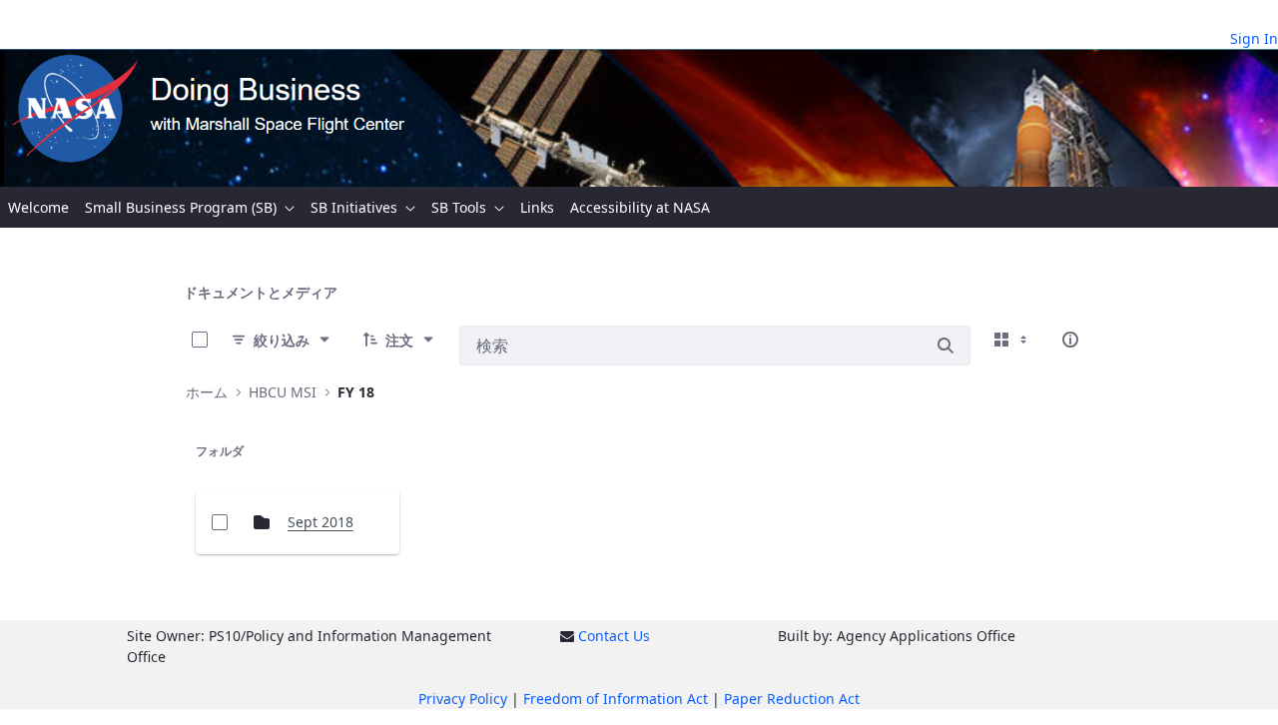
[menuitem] (38, 207)
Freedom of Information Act (615, 698)
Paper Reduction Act (792, 698)
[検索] (945, 346)
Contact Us (614, 635)
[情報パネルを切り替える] (1070, 340)
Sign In (1254, 38)
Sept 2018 (320, 521)
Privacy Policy (462, 698)
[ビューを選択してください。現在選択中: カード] (1012, 340)
